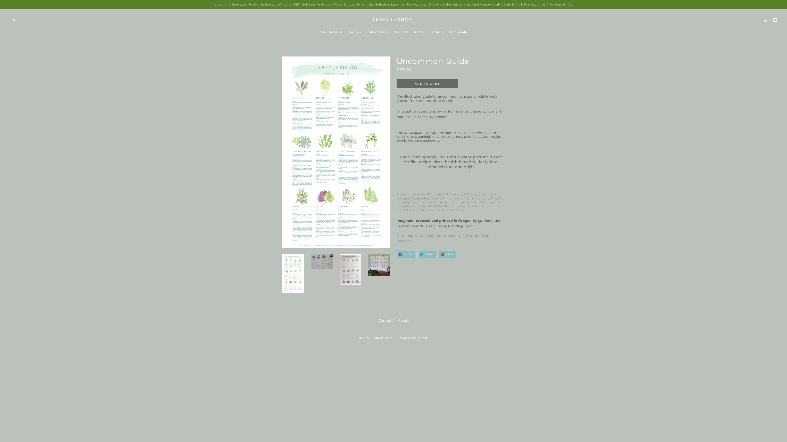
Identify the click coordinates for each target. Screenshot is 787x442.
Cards (355, 32)
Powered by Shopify (413, 338)
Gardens (436, 32)
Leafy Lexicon (393, 19)
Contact (385, 320)
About (403, 320)
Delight (401, 32)
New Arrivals (331, 32)
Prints (418, 32)
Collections (379, 32)
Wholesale (458, 32)
